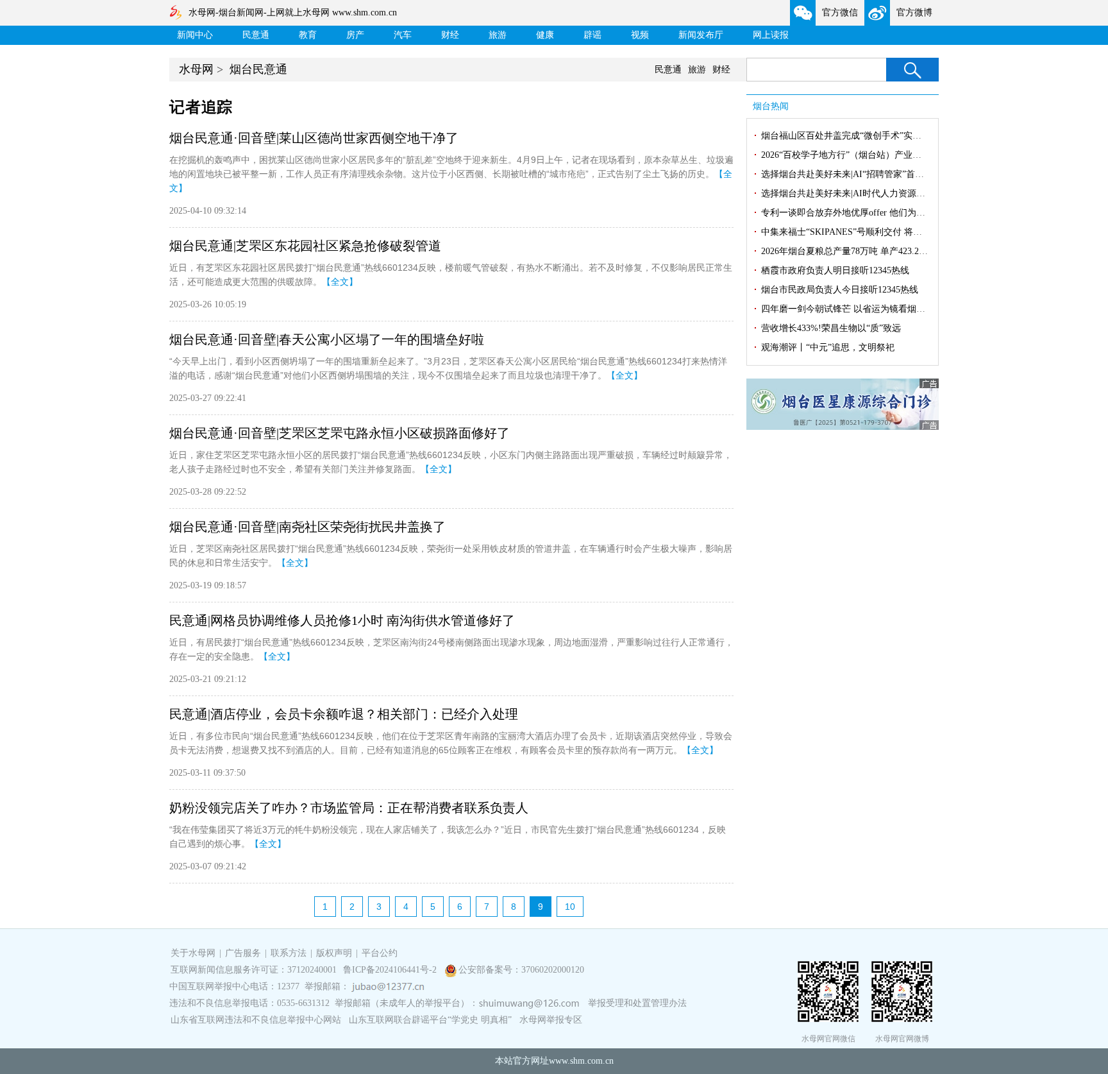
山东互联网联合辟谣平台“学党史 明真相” (430, 1020)
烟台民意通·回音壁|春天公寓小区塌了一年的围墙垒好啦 (326, 339)
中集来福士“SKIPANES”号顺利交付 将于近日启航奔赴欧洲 (877, 232)
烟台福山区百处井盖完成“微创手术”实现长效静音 (859, 136)
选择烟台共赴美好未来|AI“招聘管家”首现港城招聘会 (865, 174)
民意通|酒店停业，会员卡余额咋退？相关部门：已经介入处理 (343, 714)
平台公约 (380, 953)
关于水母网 (194, 953)
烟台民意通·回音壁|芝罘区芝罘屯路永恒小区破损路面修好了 (339, 433)
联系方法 (288, 953)
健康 (545, 35)
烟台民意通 (258, 69)
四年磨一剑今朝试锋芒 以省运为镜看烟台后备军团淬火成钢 (879, 309)
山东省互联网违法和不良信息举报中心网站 (256, 1020)
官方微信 (840, 12)
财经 (450, 35)
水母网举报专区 (550, 1020)
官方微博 (914, 12)
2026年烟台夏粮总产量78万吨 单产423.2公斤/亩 (854, 251)
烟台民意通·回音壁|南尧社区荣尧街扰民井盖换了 (307, 527)
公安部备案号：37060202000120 (521, 970)
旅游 (498, 35)
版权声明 (334, 953)
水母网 (196, 69)
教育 (308, 35)
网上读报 (771, 35)
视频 (640, 35)
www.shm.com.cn (581, 1061)
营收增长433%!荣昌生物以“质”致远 (831, 328)
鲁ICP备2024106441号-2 (391, 970)
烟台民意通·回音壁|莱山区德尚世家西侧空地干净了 (313, 138)
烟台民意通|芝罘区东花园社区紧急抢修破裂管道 (305, 246)
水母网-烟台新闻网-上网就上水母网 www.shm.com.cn (293, 12)
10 (570, 906)
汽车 (403, 35)
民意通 (255, 35)
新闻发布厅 (700, 35)
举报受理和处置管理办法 (637, 1003)
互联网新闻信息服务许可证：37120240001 (254, 970)
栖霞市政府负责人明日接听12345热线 (835, 270)
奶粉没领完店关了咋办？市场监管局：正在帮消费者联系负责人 (348, 808)
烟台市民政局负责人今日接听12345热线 (839, 289)
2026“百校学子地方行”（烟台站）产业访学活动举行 (863, 155)
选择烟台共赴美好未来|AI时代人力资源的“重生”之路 (865, 193)
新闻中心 (195, 35)
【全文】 (340, 282)
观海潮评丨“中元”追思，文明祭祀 (827, 347)
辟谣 (592, 35)
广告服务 (243, 953)
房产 (355, 35)
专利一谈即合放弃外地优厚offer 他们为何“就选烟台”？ (869, 212)
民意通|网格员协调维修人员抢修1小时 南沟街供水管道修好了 (342, 620)
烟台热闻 (771, 106)
